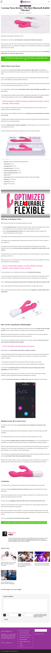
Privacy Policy (37, 633)
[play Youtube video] (25, 203)
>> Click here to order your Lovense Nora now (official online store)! (24, 522)
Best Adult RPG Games (24, 637)
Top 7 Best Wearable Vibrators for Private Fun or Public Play (42, 564)
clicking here (26, 85)
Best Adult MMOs (23, 639)
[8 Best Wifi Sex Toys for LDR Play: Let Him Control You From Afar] (8, 552)
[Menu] (1, 2)
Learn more (12, 638)
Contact (21, 645)
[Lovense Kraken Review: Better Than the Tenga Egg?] (8, 570)
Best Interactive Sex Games (25, 635)
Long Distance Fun (8, 642)
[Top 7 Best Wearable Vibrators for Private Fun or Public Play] (42, 552)
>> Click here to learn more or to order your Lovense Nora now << (25, 58)
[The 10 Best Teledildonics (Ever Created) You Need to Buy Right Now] (25, 552)
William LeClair (21, 13)
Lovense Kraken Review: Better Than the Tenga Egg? (8, 582)
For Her (21, 5)
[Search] (49, 2)
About (21, 643)
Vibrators (29, 5)
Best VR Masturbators (24, 632)
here (12, 255)
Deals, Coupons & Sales (25, 641)
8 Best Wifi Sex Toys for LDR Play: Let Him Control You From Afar (8, 564)
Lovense (25, 5)
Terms (42, 633)
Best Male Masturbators (25, 630)
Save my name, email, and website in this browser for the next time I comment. (40, 615)
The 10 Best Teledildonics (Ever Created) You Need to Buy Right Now (24, 565)
